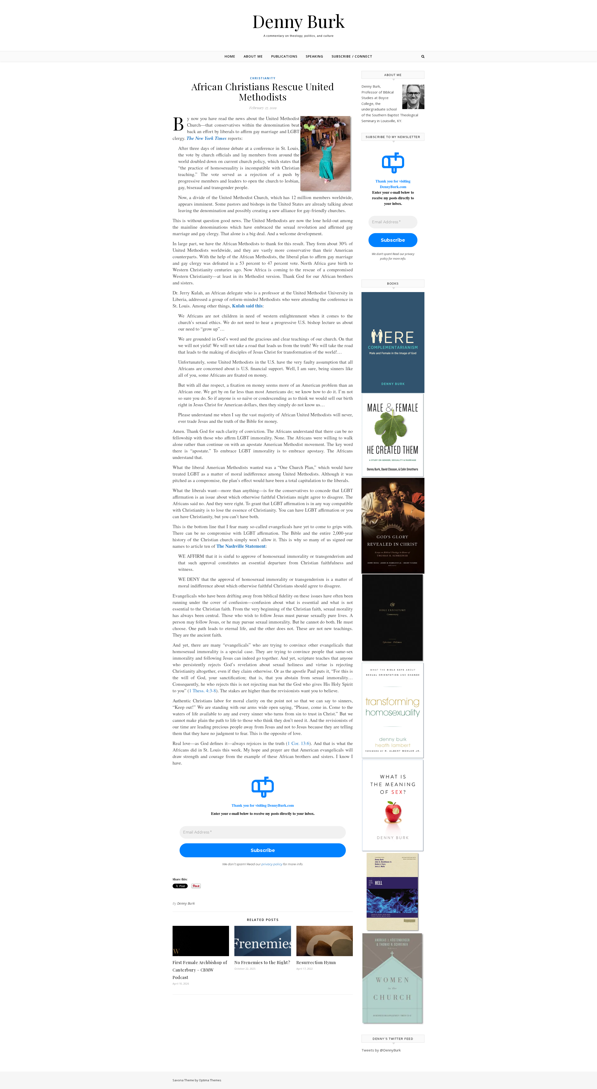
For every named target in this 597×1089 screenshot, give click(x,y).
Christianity (263, 78)
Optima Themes (210, 1080)
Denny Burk (298, 21)
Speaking (314, 56)
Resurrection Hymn (316, 962)
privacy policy (271, 864)
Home (230, 56)
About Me (253, 56)
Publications (284, 56)
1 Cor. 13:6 (298, 743)
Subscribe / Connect (352, 56)
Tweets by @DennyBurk (381, 1050)
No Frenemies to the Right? (262, 962)
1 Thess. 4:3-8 (202, 690)
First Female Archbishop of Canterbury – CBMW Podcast (200, 970)
